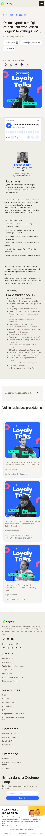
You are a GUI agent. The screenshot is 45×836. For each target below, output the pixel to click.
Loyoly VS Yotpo (9, 733)
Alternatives (7, 706)
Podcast (5, 698)
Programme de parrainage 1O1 (13, 718)
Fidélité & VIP (7, 658)
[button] (41, 3)
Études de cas (8, 702)
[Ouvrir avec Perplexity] (11, 65)
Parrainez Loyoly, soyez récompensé (12, 763)
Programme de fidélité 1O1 (13, 714)
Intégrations (7, 673)
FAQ (4, 710)
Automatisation (8, 670)
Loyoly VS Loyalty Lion (11, 737)
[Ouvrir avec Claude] (16, 65)
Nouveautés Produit (10, 681)
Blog (4, 695)
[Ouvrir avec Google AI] (21, 65)
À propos (6, 768)
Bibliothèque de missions (12, 677)
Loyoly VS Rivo (8, 745)
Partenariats (7, 758)
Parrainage (6, 662)
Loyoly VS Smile (8, 741)
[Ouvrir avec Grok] (27, 65)
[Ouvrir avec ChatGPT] (5, 65)
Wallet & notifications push (13, 666)
